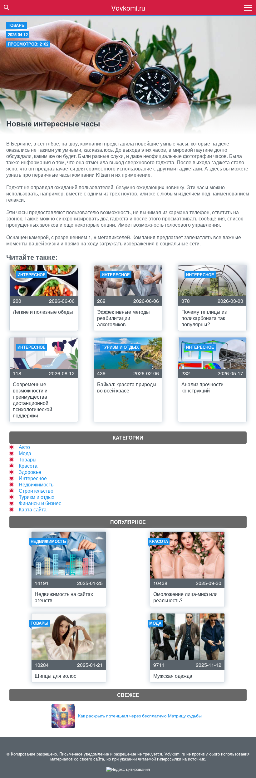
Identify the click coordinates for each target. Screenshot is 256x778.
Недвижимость (36, 484)
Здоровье (30, 471)
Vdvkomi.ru (128, 7)
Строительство (36, 490)
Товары (17, 25)
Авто (24, 447)
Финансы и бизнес (40, 503)
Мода (25, 453)
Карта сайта (33, 509)
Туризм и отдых (36, 496)
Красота (28, 465)
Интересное (33, 478)
